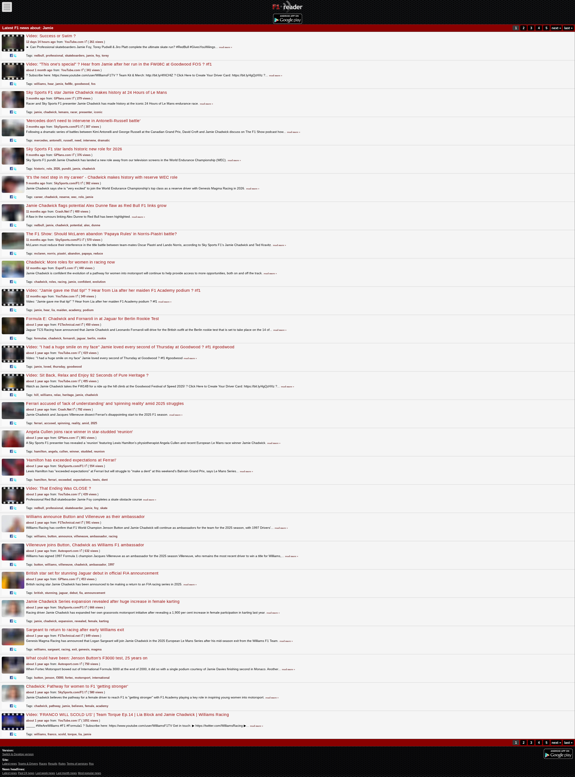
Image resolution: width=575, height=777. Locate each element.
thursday (59, 366)
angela (53, 451)
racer (73, 112)
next (556, 28)
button (52, 536)
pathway (54, 706)
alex (87, 225)
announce (65, 536)
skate (103, 508)
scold (62, 734)
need (78, 140)
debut (73, 593)
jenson (49, 677)
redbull (39, 55)
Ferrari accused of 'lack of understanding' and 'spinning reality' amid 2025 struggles (105, 403)
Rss (91, 763)
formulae (40, 338)
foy (98, 55)
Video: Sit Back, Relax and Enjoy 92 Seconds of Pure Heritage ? (87, 375)
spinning (64, 423)
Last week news (45, 773)
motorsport (82, 677)
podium (88, 310)
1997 (111, 564)
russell (68, 140)
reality (76, 423)
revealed (80, 621)
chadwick (50, 112)
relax (57, 395)
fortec (69, 677)
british (38, 593)
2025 (94, 423)
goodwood (82, 84)
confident (84, 281)
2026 (57, 168)
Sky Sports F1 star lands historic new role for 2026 (74, 149)
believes (77, 706)
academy (75, 310)
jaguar (81, 338)
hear (51, 84)
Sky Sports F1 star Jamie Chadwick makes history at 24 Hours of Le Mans (96, 92)
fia (81, 593)
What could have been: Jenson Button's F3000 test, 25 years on (87, 658)
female (92, 621)
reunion (99, 451)
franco (52, 734)
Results (52, 763)
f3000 (59, 677)
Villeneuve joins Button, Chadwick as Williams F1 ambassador (85, 545)
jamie (90, 55)
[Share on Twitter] (15, 55)
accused (50, 423)
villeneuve (81, 536)
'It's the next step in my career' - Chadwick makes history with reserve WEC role (101, 177)
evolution (99, 281)
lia (53, 310)
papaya (87, 253)
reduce (98, 253)
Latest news (9, 763)
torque (72, 734)
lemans (63, 112)
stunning (51, 593)
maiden (62, 310)
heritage (68, 395)
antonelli (55, 140)
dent (105, 479)
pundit (66, 168)
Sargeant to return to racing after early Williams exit (75, 630)
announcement (94, 593)
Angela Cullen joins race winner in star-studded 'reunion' (79, 432)
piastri (61, 253)
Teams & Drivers (28, 763)
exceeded (64, 479)
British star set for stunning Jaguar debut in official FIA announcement (92, 573)
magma (96, 649)
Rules (62, 763)
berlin (91, 338)
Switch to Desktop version (18, 754)
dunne (95, 225)
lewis (96, 479)
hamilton (40, 451)
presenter (85, 112)
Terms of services (77, 763)
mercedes (41, 140)
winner (74, 451)
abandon (74, 253)
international (101, 677)
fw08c (69, 84)
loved (47, 366)
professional (54, 55)
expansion (65, 621)
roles (52, 281)
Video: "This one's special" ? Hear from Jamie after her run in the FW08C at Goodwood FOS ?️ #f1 (119, 64)
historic (39, 168)
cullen (63, 451)
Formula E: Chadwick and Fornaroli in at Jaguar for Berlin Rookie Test (92, 318)
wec (74, 197)
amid (85, 423)
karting (104, 621)
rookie (101, 338)
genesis (84, 649)
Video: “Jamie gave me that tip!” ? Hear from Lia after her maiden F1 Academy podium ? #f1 (113, 290)
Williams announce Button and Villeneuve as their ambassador (85, 516)
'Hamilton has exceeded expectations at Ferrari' (71, 460)
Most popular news (89, 773)
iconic (98, 112)
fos (93, 84)
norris (51, 253)
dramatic (104, 140)
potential (76, 225)
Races (43, 763)
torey (105, 55)
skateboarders (74, 55)
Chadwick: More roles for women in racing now (70, 262)
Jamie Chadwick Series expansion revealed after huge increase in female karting (102, 601)
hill (36, 395)
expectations (82, 479)
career (38, 197)
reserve (64, 197)
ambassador (98, 536)
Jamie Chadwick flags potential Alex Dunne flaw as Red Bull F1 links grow (96, 205)
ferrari (38, 423)
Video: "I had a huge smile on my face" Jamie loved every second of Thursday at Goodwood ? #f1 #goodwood (130, 347)
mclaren (39, 253)
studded (86, 451)
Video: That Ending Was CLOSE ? (58, 488)
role (49, 168)
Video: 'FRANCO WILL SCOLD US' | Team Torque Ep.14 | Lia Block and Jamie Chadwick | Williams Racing (127, 714)
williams (40, 84)
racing (62, 281)
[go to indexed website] (85, 41)
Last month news (66, 773)
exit (74, 649)
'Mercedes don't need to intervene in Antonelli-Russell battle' (83, 121)
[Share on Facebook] (11, 55)
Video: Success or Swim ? (51, 36)
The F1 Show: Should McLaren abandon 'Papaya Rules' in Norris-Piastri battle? (101, 234)
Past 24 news (26, 773)
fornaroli (69, 338)
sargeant (54, 649)
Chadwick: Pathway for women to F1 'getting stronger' (77, 686)
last (568, 28)
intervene (89, 140)
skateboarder (74, 508)
